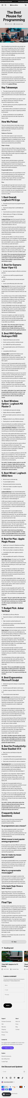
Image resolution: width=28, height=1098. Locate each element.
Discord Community (6, 1056)
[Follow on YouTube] (18, 1078)
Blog (17, 1026)
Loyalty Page (5, 1061)
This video (21, 927)
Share (15, 941)
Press (17, 1024)
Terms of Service (14, 980)
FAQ (2, 1024)
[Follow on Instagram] (10, 1078)
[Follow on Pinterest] (14, 1078)
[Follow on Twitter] (7, 1078)
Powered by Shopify (13, 1093)
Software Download (6, 1021)
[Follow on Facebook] (3, 1078)
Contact (17, 1029)
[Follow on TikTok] (22, 1078)
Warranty (4, 1026)
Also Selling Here (6, 1058)
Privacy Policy (6, 980)
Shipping (4, 1029)
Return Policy (5, 1032)
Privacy (3, 1034)
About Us (18, 1021)
